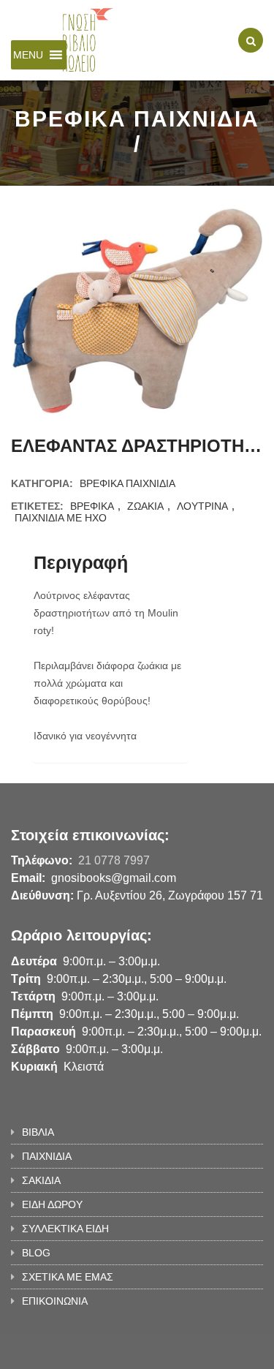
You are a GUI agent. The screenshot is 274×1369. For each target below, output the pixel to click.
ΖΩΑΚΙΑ (145, 506)
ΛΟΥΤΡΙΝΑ (202, 506)
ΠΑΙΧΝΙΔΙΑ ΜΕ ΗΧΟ (61, 518)
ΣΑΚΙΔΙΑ (41, 1180)
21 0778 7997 (114, 860)
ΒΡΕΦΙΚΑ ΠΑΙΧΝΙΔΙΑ (127, 483)
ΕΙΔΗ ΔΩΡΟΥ (52, 1204)
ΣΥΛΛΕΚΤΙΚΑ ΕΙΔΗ (65, 1228)
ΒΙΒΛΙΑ (38, 1132)
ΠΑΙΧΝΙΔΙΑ (47, 1156)
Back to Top (214, 1350)
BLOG (36, 1253)
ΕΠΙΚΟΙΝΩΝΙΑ (55, 1301)
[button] (28, 54)
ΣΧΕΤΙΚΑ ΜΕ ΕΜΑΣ (67, 1277)
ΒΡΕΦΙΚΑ (92, 506)
